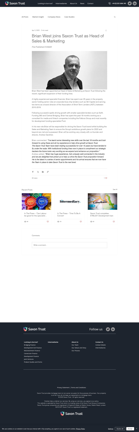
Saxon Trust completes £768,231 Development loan (101, 214)
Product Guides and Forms (33, 362)
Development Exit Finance (33, 348)
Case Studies (69, 17)
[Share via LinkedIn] (43, 172)
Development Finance (31, 356)
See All (115, 189)
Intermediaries (100, 348)
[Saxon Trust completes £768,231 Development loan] (102, 201)
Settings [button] (110, 429)
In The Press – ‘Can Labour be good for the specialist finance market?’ (35, 214)
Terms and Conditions (78, 387)
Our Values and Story (79, 348)
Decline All (120, 429)
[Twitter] (130, 3)
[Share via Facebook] (33, 172)
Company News (54, 17)
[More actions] (106, 30)
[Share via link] (48, 172)
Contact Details (100, 345)
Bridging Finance (30, 345)
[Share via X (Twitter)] (38, 172)
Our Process (76, 351)
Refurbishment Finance (32, 351)
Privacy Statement (63, 387)
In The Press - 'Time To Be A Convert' (68, 214)
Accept (130, 429)
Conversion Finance (30, 353)
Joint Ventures (29, 359)
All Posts (25, 17)
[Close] (136, 428)
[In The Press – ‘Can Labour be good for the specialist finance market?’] (36, 201)
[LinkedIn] (135, 3)
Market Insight (38, 17)
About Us (75, 342)
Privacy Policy (80, 429)
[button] (45, 3)
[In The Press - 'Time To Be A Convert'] (69, 201)
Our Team (75, 345)
